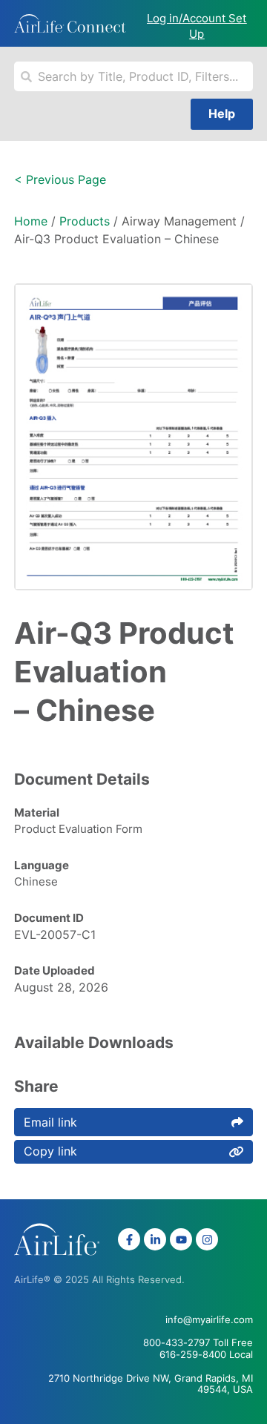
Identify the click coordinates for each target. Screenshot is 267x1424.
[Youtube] (181, 1239)
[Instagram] (207, 1239)
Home (30, 221)
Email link (50, 1122)
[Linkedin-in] (155, 1239)
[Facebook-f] (129, 1239)
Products (84, 221)
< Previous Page (60, 179)
